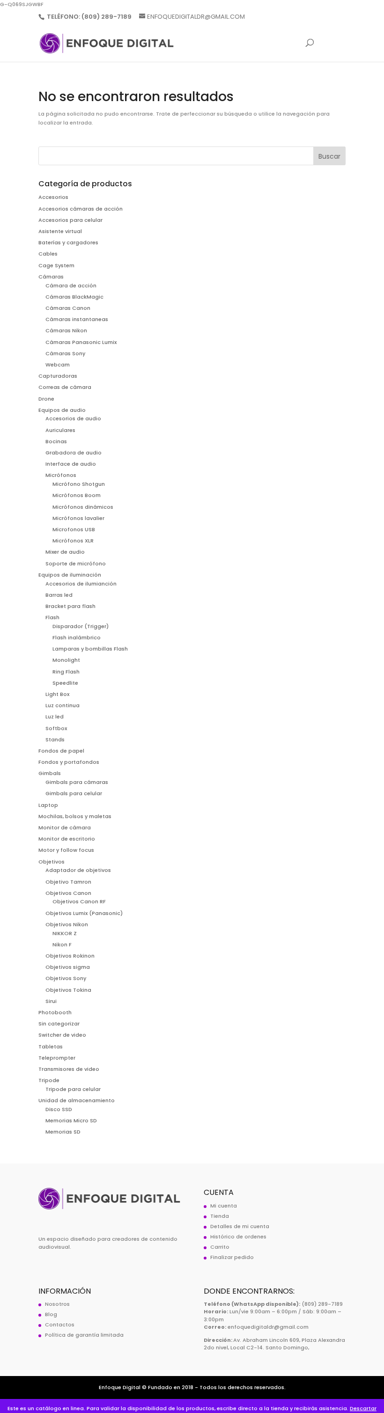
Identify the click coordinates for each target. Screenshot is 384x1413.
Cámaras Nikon (66, 330)
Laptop (48, 805)
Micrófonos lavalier (78, 518)
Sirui (51, 1001)
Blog (51, 1314)
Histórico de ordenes (238, 1236)
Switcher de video (62, 1035)
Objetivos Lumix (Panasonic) (84, 913)
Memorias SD (63, 1131)
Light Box (57, 694)
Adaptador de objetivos (78, 870)
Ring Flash (66, 671)
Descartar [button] (363, 1408)
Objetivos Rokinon (70, 955)
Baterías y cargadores (68, 242)
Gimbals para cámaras (76, 782)
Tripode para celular (73, 1089)
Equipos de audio (62, 410)
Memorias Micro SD (71, 1120)
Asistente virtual (60, 231)
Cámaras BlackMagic (74, 296)
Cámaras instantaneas (76, 319)
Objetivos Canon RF (79, 901)
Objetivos (51, 861)
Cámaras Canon (67, 308)
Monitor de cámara (64, 827)
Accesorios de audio (73, 418)
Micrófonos (60, 475)
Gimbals (49, 773)
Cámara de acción (70, 285)
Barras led (59, 595)
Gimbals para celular (73, 793)
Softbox (56, 728)
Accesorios (53, 197)
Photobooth (55, 1012)
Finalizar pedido (232, 1257)
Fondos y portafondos (68, 762)
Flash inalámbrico (76, 637)
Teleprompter (56, 1058)
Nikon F (62, 944)
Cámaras (51, 276)
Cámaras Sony (65, 353)
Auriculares (60, 430)
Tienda (219, 1216)
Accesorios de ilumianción (81, 583)
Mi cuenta (223, 1205)
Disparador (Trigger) (80, 626)
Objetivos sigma (67, 967)
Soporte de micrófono (75, 563)
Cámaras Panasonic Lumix (81, 342)
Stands (55, 739)
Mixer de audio (65, 552)
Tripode (48, 1080)
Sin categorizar (59, 1023)
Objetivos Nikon (66, 924)
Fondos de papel (61, 750)
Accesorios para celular (70, 220)
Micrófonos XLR (73, 540)
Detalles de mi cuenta (239, 1226)
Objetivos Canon (68, 893)
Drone (46, 399)
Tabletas (50, 1046)
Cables (48, 253)
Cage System (56, 265)
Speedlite (65, 683)
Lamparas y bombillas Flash (90, 648)
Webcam (57, 364)
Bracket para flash (70, 606)
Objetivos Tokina (68, 990)
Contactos (59, 1324)
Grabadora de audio (73, 452)
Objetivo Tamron (68, 882)
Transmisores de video (68, 1069)
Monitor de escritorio (66, 838)
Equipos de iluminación (69, 574)
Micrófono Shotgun (78, 484)
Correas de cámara (64, 387)
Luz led (54, 716)
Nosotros (57, 1304)
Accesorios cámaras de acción (80, 208)
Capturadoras (57, 376)
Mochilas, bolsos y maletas (74, 816)
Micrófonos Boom (76, 495)
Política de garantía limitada (84, 1335)
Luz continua (62, 705)
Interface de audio (70, 464)
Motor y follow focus (66, 850)
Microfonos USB (73, 529)
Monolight (66, 660)
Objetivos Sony (65, 978)
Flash (52, 617)
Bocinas (56, 441)
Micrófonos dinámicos (82, 507)
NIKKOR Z (64, 933)
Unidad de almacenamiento (76, 1100)
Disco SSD (58, 1109)
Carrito (219, 1247)
